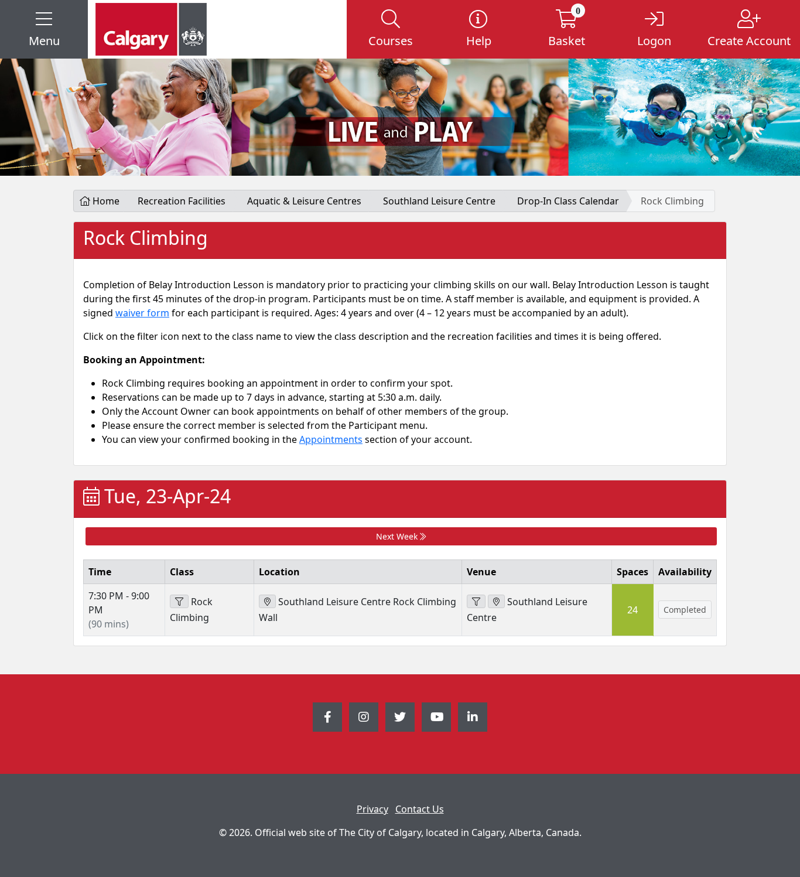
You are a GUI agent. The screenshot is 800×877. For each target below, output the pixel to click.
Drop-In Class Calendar (568, 200)
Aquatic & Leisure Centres (304, 200)
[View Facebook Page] (327, 717)
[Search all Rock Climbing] (179, 601)
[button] (44, 29)
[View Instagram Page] (363, 717)
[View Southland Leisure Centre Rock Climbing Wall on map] (267, 601)
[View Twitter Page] (400, 717)
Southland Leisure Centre (439, 200)
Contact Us (419, 809)
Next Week (398, 536)
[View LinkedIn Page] (472, 717)
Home (104, 200)
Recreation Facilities (181, 200)
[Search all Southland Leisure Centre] (476, 601)
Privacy (372, 809)
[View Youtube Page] (436, 717)
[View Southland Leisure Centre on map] (496, 601)
